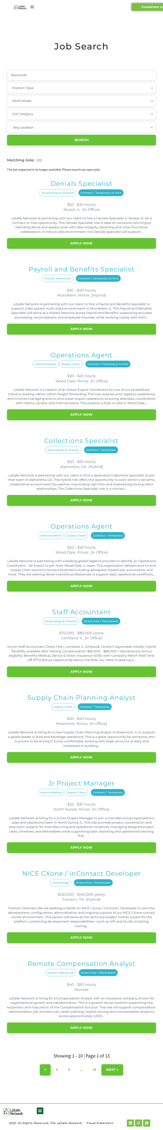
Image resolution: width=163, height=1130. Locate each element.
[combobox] (81, 88)
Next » (112, 1070)
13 (94, 1070)
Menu (32, 7)
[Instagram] (138, 1123)
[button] (40, 1111)
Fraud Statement (100, 1123)
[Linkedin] (130, 1123)
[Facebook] (146, 1123)
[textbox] (34, 88)
